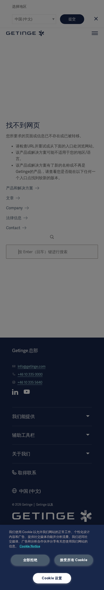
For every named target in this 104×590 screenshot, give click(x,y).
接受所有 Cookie (73, 560)
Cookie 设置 (52, 578)
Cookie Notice (30, 546)
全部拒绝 (30, 560)
